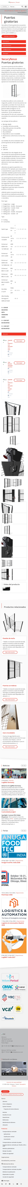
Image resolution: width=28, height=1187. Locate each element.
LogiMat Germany (7, 782)
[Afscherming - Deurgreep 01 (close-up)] (12, 462)
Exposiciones (19, 860)
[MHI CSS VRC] (11, 995)
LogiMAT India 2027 (8, 957)
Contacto (5, 1091)
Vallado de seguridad (20, 10)
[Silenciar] (22, 1074)
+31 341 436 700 (7, 1046)
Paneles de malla (9, 638)
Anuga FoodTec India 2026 (10, 862)
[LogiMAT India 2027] (14, 929)
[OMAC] (7, 986)
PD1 (12, 819)
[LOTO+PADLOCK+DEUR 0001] (12, 490)
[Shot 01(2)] (12, 435)
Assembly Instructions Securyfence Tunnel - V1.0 (10, 385)
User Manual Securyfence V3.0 (10, 364)
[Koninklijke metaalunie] (8, 1017)
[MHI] (20, 986)
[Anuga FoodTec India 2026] (14, 834)
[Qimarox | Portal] (14, 2)
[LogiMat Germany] (14, 773)
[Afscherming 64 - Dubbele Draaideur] (12, 477)
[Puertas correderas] (14, 658)
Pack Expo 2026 (6, 895)
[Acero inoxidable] (14, 705)
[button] (14, 1068)
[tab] (13, 41)
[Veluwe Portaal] (10, 975)
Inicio (5, 10)
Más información (10, 652)
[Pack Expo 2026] (14, 867)
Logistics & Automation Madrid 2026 (12, 924)
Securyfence (9, 59)
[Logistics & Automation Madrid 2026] (14, 899)
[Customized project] (14, 803)
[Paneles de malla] (14, 611)
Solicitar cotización (9, 36)
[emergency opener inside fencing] (12, 447)
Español (4, 6)
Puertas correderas (10, 686)
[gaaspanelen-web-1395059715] (11, 416)
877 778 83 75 (7, 1052)
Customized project (8, 812)
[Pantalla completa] (24, 1074)
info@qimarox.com (19, 1046)
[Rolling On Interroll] (18, 1006)
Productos (11, 10)
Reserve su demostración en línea (12, 1094)
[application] (14, 1068)
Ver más (24, 765)
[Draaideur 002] (12, 401)
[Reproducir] (3, 1074)
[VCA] (7, 1007)
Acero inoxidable (9, 733)
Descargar (19, 341)
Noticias (11, 780)
